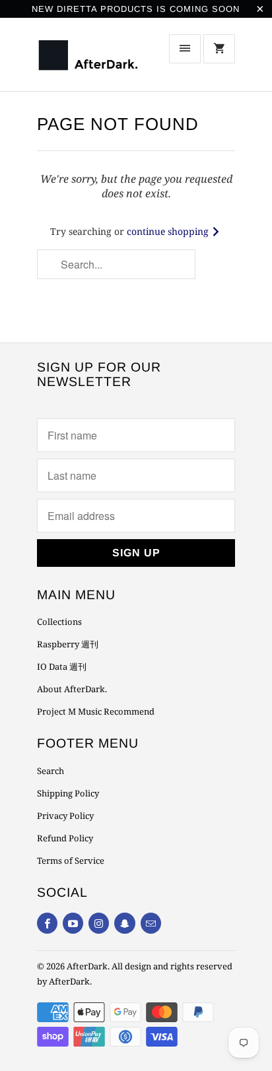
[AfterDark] (90, 59)
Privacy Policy (65, 816)
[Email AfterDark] (151, 923)
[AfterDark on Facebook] (47, 923)
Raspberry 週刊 (67, 644)
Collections (59, 622)
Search (50, 771)
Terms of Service (70, 860)
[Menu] (185, 48)
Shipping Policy (68, 793)
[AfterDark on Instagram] (98, 923)
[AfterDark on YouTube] (73, 923)
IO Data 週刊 (61, 666)
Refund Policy (65, 838)
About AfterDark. (72, 689)
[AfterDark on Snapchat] (124, 923)
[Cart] (219, 48)
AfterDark (87, 966)
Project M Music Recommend (95, 711)
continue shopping (169, 231)
